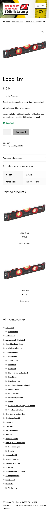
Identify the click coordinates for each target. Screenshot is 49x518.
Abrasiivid (9, 328)
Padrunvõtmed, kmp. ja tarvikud (21, 406)
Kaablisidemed (11, 352)
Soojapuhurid (11, 455)
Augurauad (13, 360)
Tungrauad (10, 480)
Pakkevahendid (11, 439)
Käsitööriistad (17, 22)
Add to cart (21, 132)
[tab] (24, 158)
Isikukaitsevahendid (13, 348)
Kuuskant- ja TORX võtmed (19, 385)
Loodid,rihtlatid (31, 22)
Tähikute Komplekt (13, 463)
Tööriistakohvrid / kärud (15, 471)
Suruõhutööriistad (13, 459)
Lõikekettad (13, 332)
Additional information (12, 158)
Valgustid (9, 484)
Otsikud (8, 435)
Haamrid (12, 365)
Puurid (11, 451)
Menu (42, 6)
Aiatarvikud (10, 336)
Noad (10, 402)
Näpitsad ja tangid (15, 398)
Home (8, 22)
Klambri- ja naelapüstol (18, 373)
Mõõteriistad (13, 393)
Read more (24, 301)
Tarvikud (9, 467)
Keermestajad (14, 447)
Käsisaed (12, 369)
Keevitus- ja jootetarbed (15, 414)
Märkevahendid (11, 430)
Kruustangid (10, 426)
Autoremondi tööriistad (15, 340)
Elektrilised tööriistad (14, 344)
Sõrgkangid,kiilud (15, 410)
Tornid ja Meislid (12, 476)
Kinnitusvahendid (12, 418)
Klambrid (9, 422)
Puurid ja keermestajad (15, 443)
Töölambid (12, 488)
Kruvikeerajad (14, 381)
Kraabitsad (12, 377)
